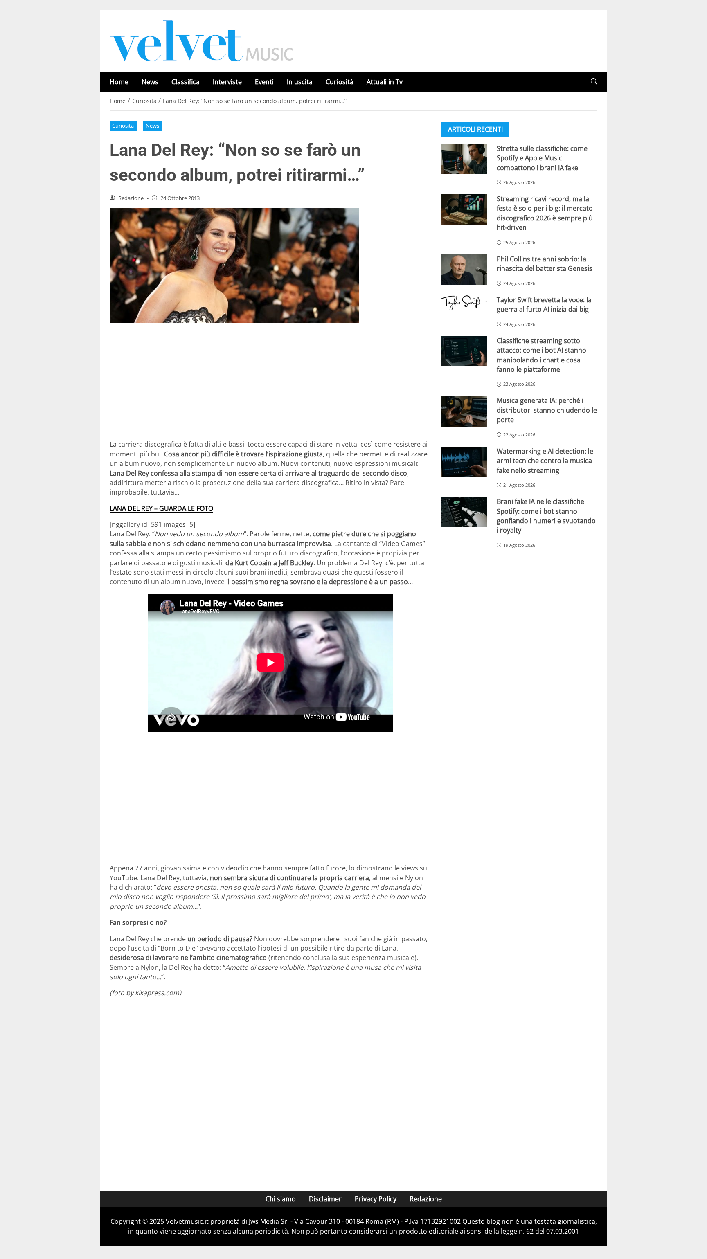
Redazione (426, 1198)
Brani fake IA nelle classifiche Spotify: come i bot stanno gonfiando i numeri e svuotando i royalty (546, 516)
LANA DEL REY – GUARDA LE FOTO (161, 508)
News (150, 81)
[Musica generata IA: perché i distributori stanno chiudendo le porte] (464, 411)
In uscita (300, 81)
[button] (594, 81)
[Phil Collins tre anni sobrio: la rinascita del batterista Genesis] (464, 269)
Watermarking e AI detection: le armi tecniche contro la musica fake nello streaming (545, 461)
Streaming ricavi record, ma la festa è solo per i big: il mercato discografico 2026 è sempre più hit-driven (545, 213)
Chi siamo (281, 1198)
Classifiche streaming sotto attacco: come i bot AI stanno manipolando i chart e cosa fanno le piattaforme (541, 355)
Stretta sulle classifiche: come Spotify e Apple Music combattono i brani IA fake (542, 158)
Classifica (185, 81)
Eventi (264, 81)
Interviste (227, 81)
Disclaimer (325, 1198)
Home (119, 81)
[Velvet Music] (202, 40)
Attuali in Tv (385, 81)
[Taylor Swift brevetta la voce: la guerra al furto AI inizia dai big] (464, 303)
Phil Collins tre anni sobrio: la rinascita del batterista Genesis (544, 263)
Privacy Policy (375, 1198)
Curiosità (340, 81)
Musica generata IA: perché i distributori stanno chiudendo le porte (547, 410)
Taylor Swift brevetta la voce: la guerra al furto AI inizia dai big (544, 304)
